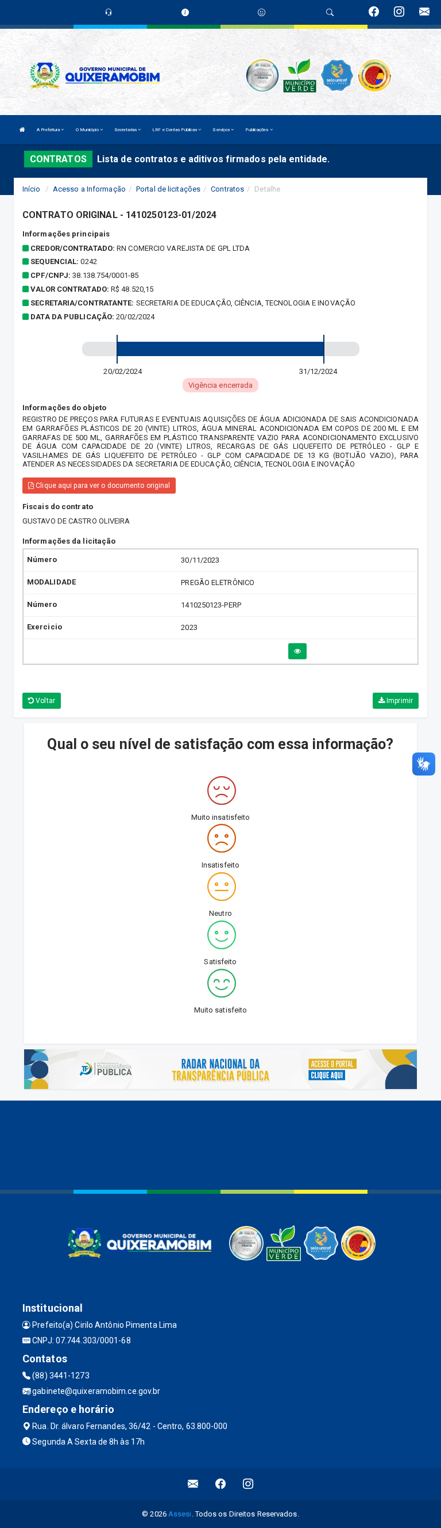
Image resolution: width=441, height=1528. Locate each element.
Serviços (221, 129)
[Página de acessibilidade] (261, 12)
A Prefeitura (49, 129)
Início (31, 189)
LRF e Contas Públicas (175, 129)
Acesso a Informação (89, 189)
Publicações (257, 129)
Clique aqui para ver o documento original (102, 486)
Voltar (44, 701)
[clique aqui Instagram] (248, 1484)
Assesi (180, 1514)
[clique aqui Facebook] (221, 1484)
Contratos (227, 189)
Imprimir (399, 701)
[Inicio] (22, 129)
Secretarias (126, 129)
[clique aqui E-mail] (193, 1484)
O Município (88, 129)
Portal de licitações (168, 189)
